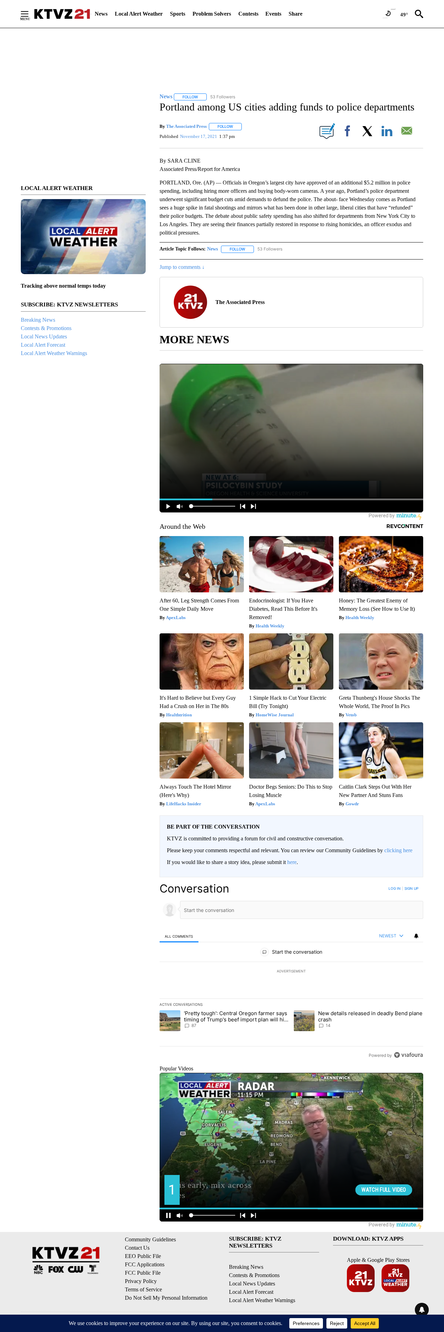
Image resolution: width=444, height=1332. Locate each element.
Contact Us (137, 1248)
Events (273, 14)
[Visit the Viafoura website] (408, 1055)
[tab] (179, 936)
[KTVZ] (62, 13)
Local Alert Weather (139, 14)
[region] (291, 971)
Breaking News (38, 320)
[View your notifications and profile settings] (416, 936)
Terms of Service (143, 1289)
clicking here (398, 850)
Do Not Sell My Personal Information (166, 1298)
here (292, 862)
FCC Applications (144, 1264)
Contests (248, 14)
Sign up (411, 888)
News (101, 14)
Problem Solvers (212, 14)
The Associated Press (186, 126)
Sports (177, 14)
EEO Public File (143, 1256)
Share (295, 14)
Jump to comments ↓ (182, 267)
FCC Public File (143, 1273)
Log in (394, 888)
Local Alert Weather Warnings (54, 353)
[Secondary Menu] (30, 14)
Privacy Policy (141, 1281)
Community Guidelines (150, 1239)
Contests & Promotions (46, 328)
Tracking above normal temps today (63, 286)
